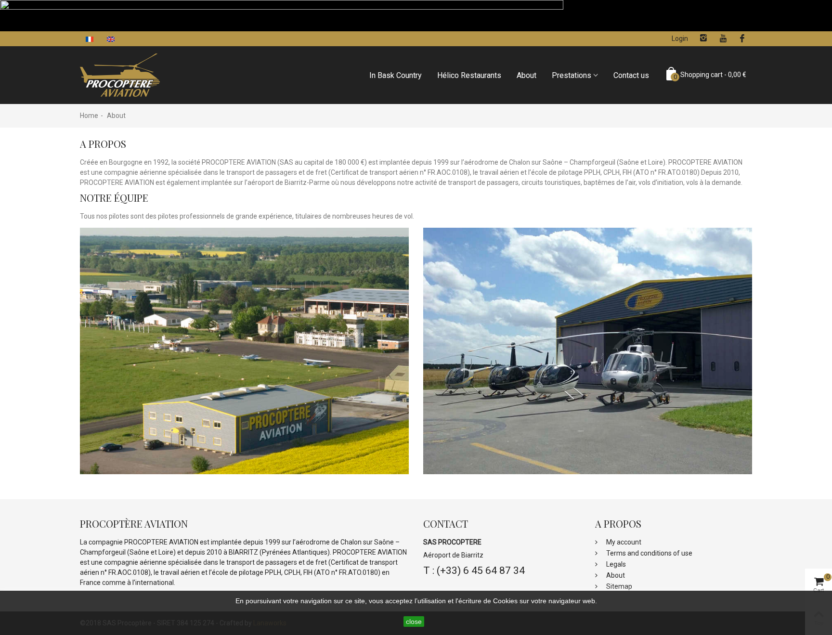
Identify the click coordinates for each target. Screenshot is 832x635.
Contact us (631, 75)
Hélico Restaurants (469, 75)
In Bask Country (395, 75)
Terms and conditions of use (648, 553)
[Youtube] (722, 38)
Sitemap (618, 586)
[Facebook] (742, 38)
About (526, 75)
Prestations (571, 75)
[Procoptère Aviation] (120, 74)
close (414, 621)
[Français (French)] (90, 38)
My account (623, 542)
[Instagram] (703, 38)
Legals (615, 564)
